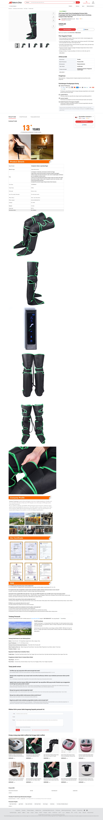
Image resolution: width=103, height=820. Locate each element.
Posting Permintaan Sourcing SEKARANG (40, 730)
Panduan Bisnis (79, 810)
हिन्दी (72, 812)
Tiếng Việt (84, 812)
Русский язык (55, 812)
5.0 (80, 118)
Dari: (14, 713)
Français (32, 812)
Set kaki (31, 790)
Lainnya (10, 792)
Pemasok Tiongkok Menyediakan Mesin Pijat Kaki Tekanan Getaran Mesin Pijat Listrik (86, 756)
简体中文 (19, 812)
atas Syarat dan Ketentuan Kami (93, 815)
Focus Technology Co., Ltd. (48, 814)
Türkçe (80, 812)
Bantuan (77, 6)
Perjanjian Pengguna (30, 810)
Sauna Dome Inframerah (13, 790)
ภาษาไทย (75, 812)
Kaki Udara (52, 804)
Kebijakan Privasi (38, 810)
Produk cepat (58, 810)
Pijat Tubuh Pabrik (13, 804)
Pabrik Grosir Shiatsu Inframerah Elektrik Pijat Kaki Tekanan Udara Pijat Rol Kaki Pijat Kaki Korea (16, 780)
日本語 (28, 812)
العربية (63, 812)
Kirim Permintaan (67, 29)
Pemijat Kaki (31, 8)
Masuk (93, 3)
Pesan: (14, 720)
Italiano (50, 812)
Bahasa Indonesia (90, 812)
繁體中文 (23, 812)
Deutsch (40, 812)
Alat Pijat (25, 8)
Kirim (18, 730)
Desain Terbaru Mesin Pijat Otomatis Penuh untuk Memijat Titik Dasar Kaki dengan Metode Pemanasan (68, 756)
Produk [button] (27, 2)
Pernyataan (23, 810)
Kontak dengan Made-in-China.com (48, 810)
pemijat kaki (75, 790)
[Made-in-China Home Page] (15, 2)
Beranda (10, 8)
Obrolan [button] (86, 29)
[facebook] (84, 810)
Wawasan (74, 810)
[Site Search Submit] (78, 2)
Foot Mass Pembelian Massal (62, 804)
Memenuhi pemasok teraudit (66, 810)
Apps (83, 6)
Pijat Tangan (45, 804)
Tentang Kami (18, 810)
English (15, 812)
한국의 (60, 812)
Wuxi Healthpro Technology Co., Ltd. (68, 18)
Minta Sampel (78, 32)
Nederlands (68, 812)
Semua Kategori (13, 6)
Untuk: (14, 716)
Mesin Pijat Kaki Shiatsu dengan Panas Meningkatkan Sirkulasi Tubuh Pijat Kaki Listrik (86, 780)
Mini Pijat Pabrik (38, 804)
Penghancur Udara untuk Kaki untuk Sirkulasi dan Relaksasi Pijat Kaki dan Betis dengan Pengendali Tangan (16, 756)
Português (45, 812)
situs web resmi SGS (35, 618)
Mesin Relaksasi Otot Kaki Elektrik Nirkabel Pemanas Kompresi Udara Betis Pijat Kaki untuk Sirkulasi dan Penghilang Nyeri (69, 780)
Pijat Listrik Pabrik (28, 804)
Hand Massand (54, 790)
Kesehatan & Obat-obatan (18, 8)
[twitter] (86, 810)
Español (36, 812)
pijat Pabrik (21, 804)
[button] (74, 2)
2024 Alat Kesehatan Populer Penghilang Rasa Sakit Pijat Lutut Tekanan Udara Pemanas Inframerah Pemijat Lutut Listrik (34, 780)
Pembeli (70, 6)
